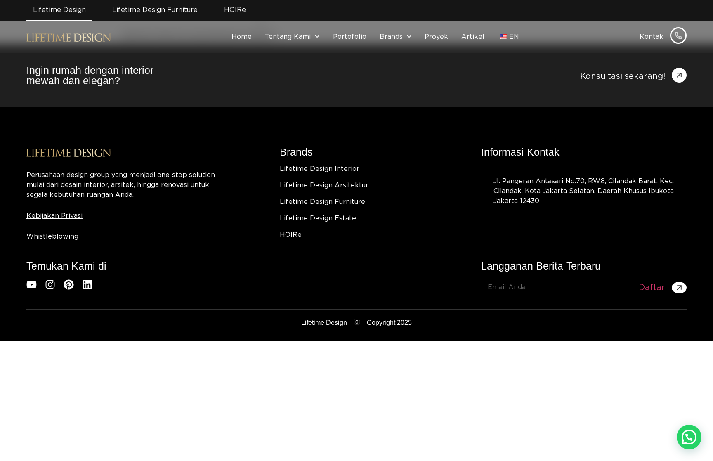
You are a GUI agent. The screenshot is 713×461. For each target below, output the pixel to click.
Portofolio (349, 36)
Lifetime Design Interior (319, 168)
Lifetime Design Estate (318, 218)
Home (241, 36)
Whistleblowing (52, 236)
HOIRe (291, 235)
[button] (689, 437)
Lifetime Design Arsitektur (324, 185)
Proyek (436, 36)
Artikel (472, 36)
